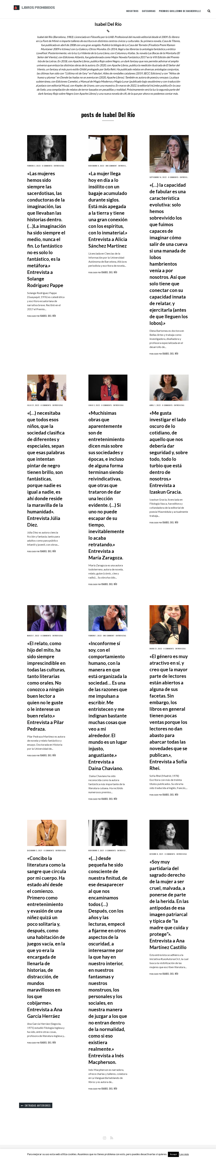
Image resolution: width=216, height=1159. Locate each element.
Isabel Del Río (48, 315)
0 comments (47, 165)
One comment (111, 165)
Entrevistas (59, 165)
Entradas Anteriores (38, 1105)
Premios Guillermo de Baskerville (180, 11)
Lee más (184, 1154)
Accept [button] (173, 1154)
